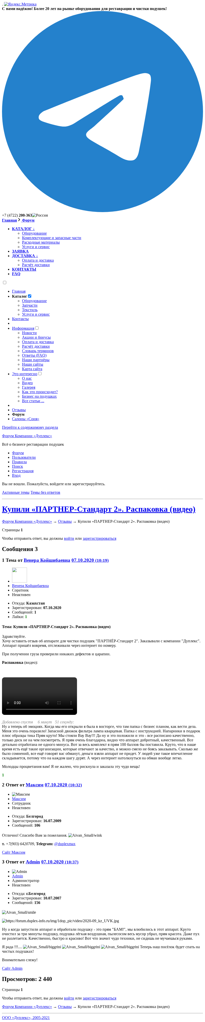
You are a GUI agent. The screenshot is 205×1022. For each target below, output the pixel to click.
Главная (9, 220)
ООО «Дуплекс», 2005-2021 (26, 1017)
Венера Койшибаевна (47, 560)
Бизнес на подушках (39, 396)
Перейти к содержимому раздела (30, 427)
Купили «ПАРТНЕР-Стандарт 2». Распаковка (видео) (99, 509)
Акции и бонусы (36, 337)
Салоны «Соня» (25, 419)
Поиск (17, 466)
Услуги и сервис (36, 314)
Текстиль (30, 310)
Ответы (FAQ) (34, 355)
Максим (35, 784)
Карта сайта (32, 369)
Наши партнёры (36, 360)
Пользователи (24, 457)
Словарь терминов (38, 351)
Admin (33, 861)
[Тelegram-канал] (102, 211)
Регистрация (23, 471)
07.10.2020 (90, 560)
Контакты (20, 319)
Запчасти (30, 305)
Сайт (13, 852)
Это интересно (24, 374)
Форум (27, 220)
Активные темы (16, 492)
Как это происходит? (40, 392)
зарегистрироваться (99, 538)
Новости (29, 333)
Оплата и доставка (38, 342)
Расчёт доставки (36, 346)
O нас (27, 378)
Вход (16, 475)
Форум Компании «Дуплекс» (27, 436)
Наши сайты (32, 364)
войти (69, 538)
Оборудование (34, 301)
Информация (23, 328)
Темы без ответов (45, 492)
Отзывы (19, 410)
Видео (27, 383)
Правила (19, 462)
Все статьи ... (33, 401)
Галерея (28, 387)
